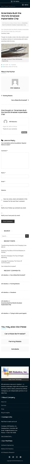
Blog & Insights (5, 412)
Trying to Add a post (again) (18, 313)
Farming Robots (7, 95)
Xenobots (13, 292)
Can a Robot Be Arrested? (19, 100)
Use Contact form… (6, 436)
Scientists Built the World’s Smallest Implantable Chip (11, 303)
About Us (3, 402)
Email (3, 181)
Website (3, 190)
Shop (2, 409)
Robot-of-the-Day (13, 66)
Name (3, 173)
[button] (25, 5)
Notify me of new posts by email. (10, 215)
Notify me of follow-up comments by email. (13, 208)
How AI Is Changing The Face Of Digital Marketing (12, 256)
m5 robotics (15, 88)
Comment (4, 150)
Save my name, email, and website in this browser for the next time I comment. (15, 200)
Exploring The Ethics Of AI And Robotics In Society (13, 251)
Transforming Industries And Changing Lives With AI (13, 246)
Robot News (5, 66)
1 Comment (13, 65)
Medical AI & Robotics (7, 449)
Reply (25, 132)
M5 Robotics (6, 4)
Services (3, 405)
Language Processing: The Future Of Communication (11, 261)
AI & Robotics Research (7, 452)
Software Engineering (7, 445)
